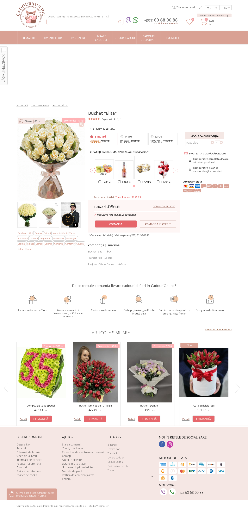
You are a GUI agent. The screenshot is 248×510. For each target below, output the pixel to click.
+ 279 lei (146, 182)
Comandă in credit (158, 224)
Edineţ (30, 243)
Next (238, 388)
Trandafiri (113, 453)
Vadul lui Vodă (60, 233)
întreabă (173, 23)
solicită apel (160, 23)
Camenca (58, 243)
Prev (7, 388)
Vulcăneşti (23, 238)
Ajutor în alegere (72, 460)
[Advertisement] (124, 73)
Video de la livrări (26, 456)
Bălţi (30, 233)
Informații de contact (29, 460)
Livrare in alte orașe (74, 463)
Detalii (23, 419)
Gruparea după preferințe (77, 467)
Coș (211, 20)
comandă (115, 224)
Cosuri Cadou (115, 461)
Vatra (72, 233)
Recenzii (21, 448)
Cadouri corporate (118, 466)
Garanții (66, 456)
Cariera (66, 479)
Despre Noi (23, 444)
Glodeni (34, 238)
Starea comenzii (71, 444)
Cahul (20, 248)
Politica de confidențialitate (78, 475)
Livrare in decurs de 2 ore (32, 310)
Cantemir (69, 243)
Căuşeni (80, 243)
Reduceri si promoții (28, 463)
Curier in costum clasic (103, 310)
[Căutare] (119, 22)
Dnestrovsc (58, 238)
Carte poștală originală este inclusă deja (139, 311)
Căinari (39, 243)
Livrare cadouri (116, 457)
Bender (38, 233)
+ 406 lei (106, 182)
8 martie (112, 444)
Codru (28, 248)
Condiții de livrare (72, 448)
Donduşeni (71, 238)
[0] (189, 23)
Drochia (21, 243)
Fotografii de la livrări (28, 452)
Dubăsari (22, 233)
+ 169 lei (126, 182)
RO (225, 7)
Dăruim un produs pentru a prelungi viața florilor (174, 311)
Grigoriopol (45, 238)
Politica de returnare (28, 471)
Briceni (47, 233)
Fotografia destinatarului (210, 310)
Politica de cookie (27, 475)
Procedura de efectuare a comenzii (83, 452)
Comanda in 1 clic (164, 206)
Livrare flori (114, 449)
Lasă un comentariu (218, 329)
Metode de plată (72, 471)
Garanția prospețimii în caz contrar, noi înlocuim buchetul (68, 312)
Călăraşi (48, 243)
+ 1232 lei (166, 182)
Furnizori (21, 467)
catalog (114, 437)
